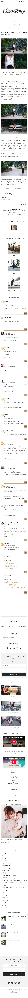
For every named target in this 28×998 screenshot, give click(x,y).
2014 (3, 905)
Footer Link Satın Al (9, 563)
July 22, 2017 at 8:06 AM (9, 400)
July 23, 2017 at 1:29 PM (9, 526)
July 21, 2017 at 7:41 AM (9, 334)
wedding (14, 795)
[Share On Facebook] (21, 204)
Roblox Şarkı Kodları (9, 568)
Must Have (14, 779)
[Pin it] (25, 204)
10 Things (14, 776)
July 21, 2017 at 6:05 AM (9, 303)
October (5, 867)
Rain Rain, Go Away (13, 932)
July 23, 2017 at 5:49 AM (9, 487)
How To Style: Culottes (8, 873)
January (5, 900)
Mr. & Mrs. (5, 890)
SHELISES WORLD (8, 460)
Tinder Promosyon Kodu (10, 566)
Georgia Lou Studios (21, 991)
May (4, 894)
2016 (3, 902)
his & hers (14, 786)
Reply (25, 313)
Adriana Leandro (9, 365)
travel (14, 793)
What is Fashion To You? (14, 783)
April (4, 895)
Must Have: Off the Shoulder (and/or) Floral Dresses (15, 880)
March (5, 897)
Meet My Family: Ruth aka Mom (10, 875)
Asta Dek (6, 301)
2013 (3, 907)
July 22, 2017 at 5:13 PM (9, 468)
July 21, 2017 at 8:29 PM (9, 366)
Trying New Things (7, 883)
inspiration (14, 789)
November (6, 865)
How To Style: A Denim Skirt (9, 879)
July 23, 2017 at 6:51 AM (9, 507)
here (11, 70)
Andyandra (7, 486)
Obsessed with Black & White (16, 916)
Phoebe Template (6, 991)
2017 (3, 862)
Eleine (6, 414)
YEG (14, 785)
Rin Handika (7, 381)
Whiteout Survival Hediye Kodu (12, 582)
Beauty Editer (8, 317)
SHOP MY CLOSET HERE (14, 188)
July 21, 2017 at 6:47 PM (9, 349)
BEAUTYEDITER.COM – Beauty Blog (13, 505)
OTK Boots (10, 924)
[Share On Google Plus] (23, 204)
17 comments (5, 204)
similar (18, 72)
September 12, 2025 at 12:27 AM (11, 558)
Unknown (7, 347)
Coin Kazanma (8, 565)
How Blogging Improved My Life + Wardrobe (13, 882)
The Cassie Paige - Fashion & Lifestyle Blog (16, 989)
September (6, 868)
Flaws (4, 885)
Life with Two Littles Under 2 (11, 804)
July (4, 872)
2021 (3, 855)
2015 (3, 904)
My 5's (14, 780)
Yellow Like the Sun (14, 941)
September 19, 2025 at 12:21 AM (11, 577)
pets (14, 792)
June (4, 892)
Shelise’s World (8, 430)
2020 (3, 857)
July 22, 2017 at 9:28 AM (9, 416)
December (6, 863)
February (5, 899)
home (14, 787)
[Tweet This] (19, 204)
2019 (3, 858)
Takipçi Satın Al (8, 562)
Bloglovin (6, 514)
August (5, 870)
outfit (14, 21)
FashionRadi (7, 467)
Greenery (5, 877)
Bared (4, 889)
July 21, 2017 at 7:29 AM (9, 319)
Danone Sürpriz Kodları (10, 586)
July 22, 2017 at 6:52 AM (9, 382)
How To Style (14, 777)
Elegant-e (7, 333)
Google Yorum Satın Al (10, 584)
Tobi (13, 184)
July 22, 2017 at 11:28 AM (9, 444)
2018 (3, 860)
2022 (3, 853)
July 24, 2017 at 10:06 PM (9, 545)
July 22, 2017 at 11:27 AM (9, 432)
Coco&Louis (10, 357)
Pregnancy (14, 782)
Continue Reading (5, 844)
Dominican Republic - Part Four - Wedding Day (13, 887)
